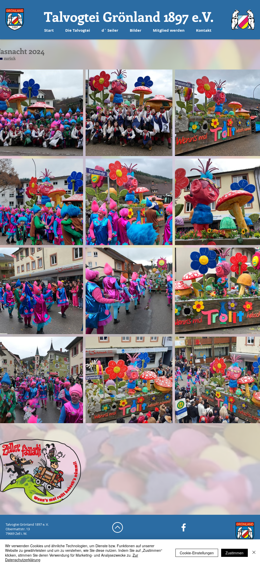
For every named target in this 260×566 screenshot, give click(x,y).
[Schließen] (254, 552)
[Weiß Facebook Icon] (183, 527)
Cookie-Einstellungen (197, 552)
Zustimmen (234, 552)
